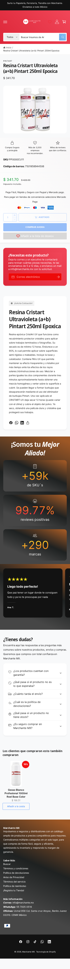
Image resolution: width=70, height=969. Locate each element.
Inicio (8, 47)
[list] (35, 510)
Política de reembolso (14, 886)
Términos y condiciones (15, 868)
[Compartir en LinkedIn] (22, 423)
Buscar (7, 864)
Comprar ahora (34, 227)
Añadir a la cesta (16, 806)
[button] (5, 21)
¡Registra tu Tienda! (13, 890)
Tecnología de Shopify (46, 952)
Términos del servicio (14, 881)
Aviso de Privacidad (13, 877)
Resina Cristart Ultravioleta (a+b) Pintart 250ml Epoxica (31, 50)
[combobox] (43, 37)
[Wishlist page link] (49, 21)
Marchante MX (28, 952)
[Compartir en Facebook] (11, 423)
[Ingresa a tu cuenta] (57, 21)
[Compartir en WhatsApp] (17, 423)
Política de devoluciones (16, 872)
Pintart (7, 61)
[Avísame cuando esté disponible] (58, 277)
